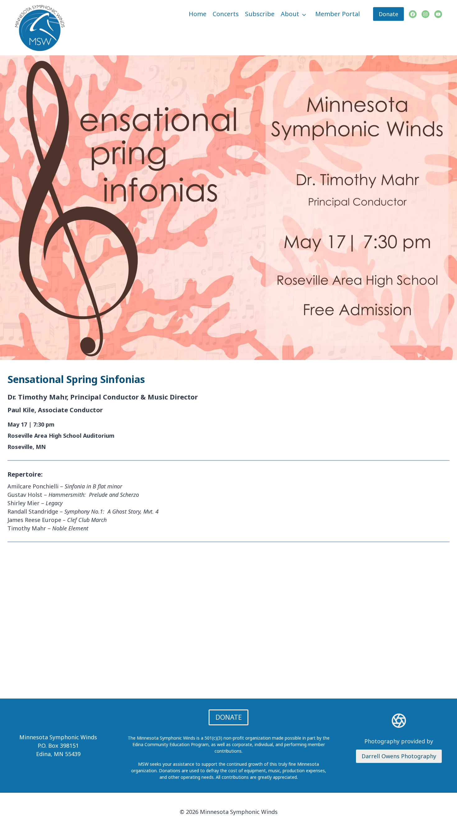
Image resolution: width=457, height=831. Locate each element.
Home (197, 14)
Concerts (226, 14)
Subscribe (260, 14)
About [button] (290, 14)
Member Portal (337, 14)
